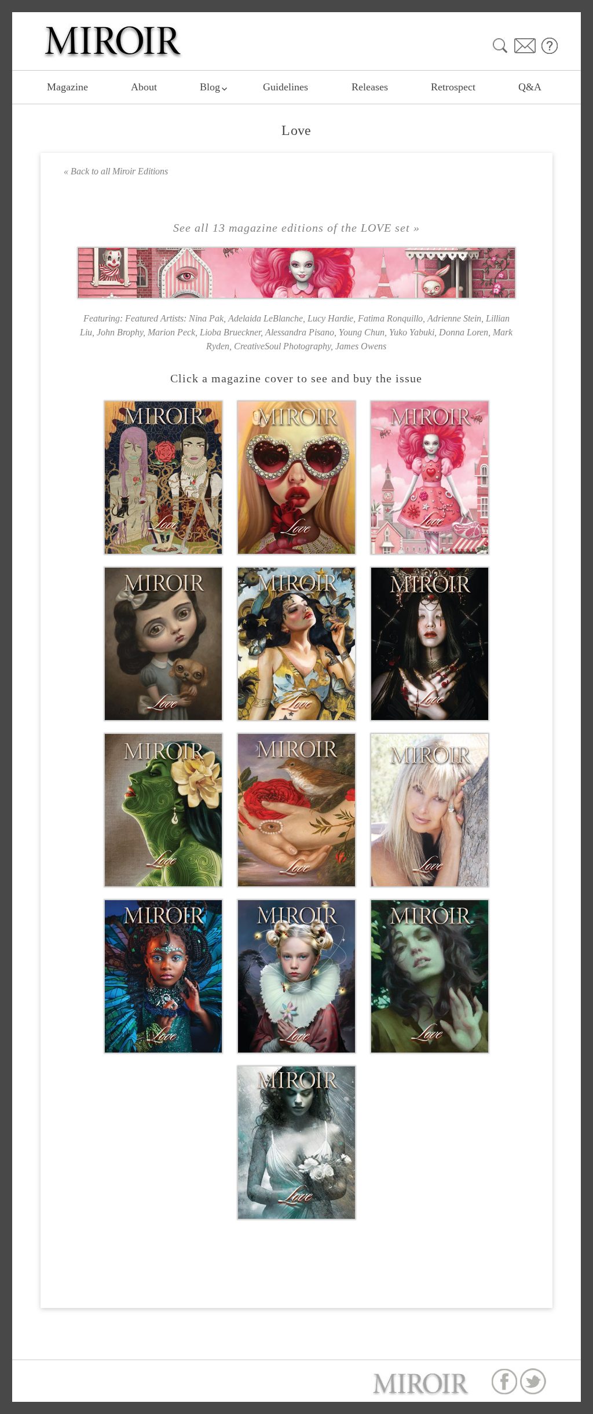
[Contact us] (524, 45)
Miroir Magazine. (450, 1408)
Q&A (529, 87)
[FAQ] (549, 45)
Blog (210, 87)
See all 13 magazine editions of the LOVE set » (296, 227)
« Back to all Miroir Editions (116, 171)
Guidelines (285, 87)
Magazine (67, 87)
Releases (370, 87)
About (144, 87)
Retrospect (453, 87)
